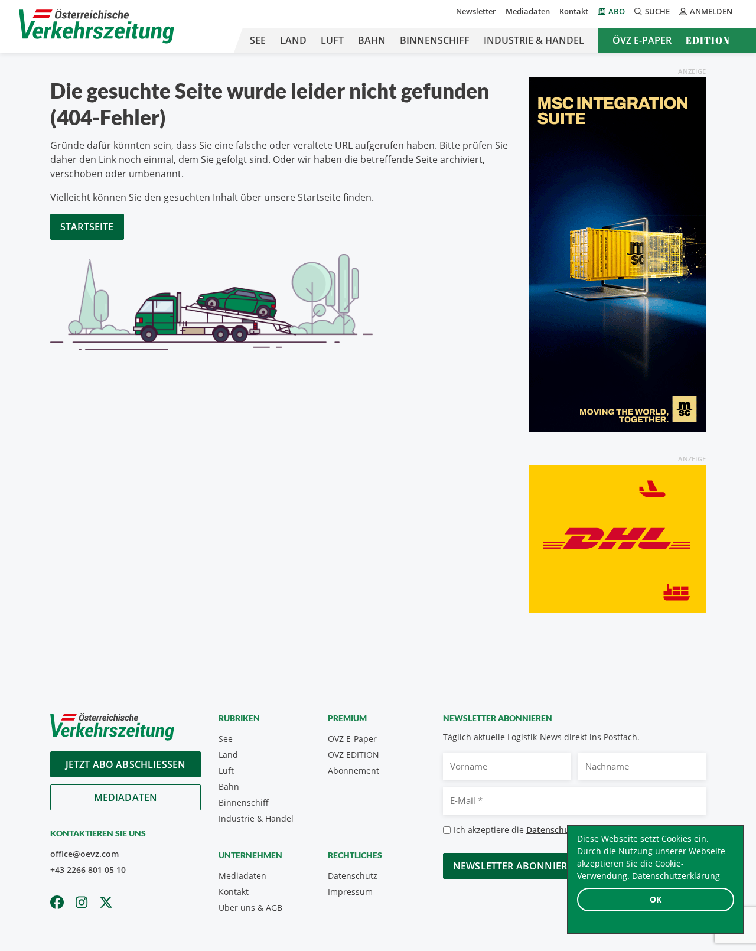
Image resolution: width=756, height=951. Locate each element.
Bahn (372, 40)
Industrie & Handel (534, 40)
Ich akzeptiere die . (550, 829)
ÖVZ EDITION (353, 754)
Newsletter (476, 11)
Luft (332, 40)
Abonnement (353, 770)
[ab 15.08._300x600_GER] (617, 253)
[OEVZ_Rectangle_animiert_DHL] (617, 537)
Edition (708, 40)
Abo (616, 11)
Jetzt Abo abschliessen (126, 764)
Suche (657, 11)
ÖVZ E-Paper (642, 40)
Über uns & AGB (250, 907)
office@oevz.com (84, 853)
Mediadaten (528, 11)
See (258, 40)
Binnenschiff (435, 40)
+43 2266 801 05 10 (88, 869)
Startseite (87, 226)
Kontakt (573, 11)
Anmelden (711, 11)
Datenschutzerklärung (676, 875)
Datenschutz (352, 875)
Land (293, 40)
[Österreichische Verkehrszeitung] (96, 26)
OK (656, 899)
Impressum (350, 891)
